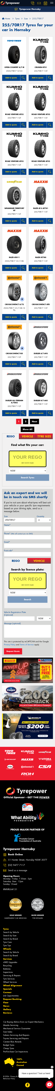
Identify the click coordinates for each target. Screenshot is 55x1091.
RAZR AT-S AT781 (40, 208)
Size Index (7, 1031)
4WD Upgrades (10, 962)
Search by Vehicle (11, 932)
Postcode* (8, 550)
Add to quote (11, 78)
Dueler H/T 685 (41, 400)
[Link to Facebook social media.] (27, 1085)
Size (6, 516)
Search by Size (9, 935)
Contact (7, 992)
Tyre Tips (7, 945)
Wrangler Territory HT (14, 209)
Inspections (8, 972)
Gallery (7, 1009)
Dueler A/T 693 (41, 353)
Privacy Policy (9, 644)
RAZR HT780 (40, 257)
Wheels (7, 948)
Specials (7, 989)
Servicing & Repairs (11, 975)
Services (7, 959)
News (6, 1006)
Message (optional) (12, 623)
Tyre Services (9, 978)
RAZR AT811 (14, 257)
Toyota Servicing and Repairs (16, 1038)
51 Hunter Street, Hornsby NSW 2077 (27, 859)
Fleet (5, 1002)
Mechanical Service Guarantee (16, 1028)
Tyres (6, 928)
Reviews (7, 1012)
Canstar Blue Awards (12, 1041)
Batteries (6, 969)
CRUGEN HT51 (41, 67)
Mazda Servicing (10, 1025)
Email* (7, 542)
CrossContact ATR (41, 304)
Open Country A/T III (14, 67)
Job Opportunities (11, 995)
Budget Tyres (8, 1045)
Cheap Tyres (8, 1048)
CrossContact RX (14, 353)
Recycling (7, 965)
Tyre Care (7, 942)
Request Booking (12, 999)
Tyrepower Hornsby (30, 9)
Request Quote (13, 651)
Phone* (18, 533)
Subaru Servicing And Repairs (16, 1035)
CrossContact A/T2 (14, 304)
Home (7, 18)
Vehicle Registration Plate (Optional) (15, 613)
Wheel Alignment (12, 985)
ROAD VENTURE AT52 (14, 114)
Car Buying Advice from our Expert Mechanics (23, 1022)
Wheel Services (10, 982)
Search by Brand (10, 939)
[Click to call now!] (32, 3)
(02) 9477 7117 (16, 865)
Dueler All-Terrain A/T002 (14, 401)
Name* (7, 525)
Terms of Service (27, 644)
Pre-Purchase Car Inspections (15, 1051)
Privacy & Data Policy (18, 1076)
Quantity (40, 516)
